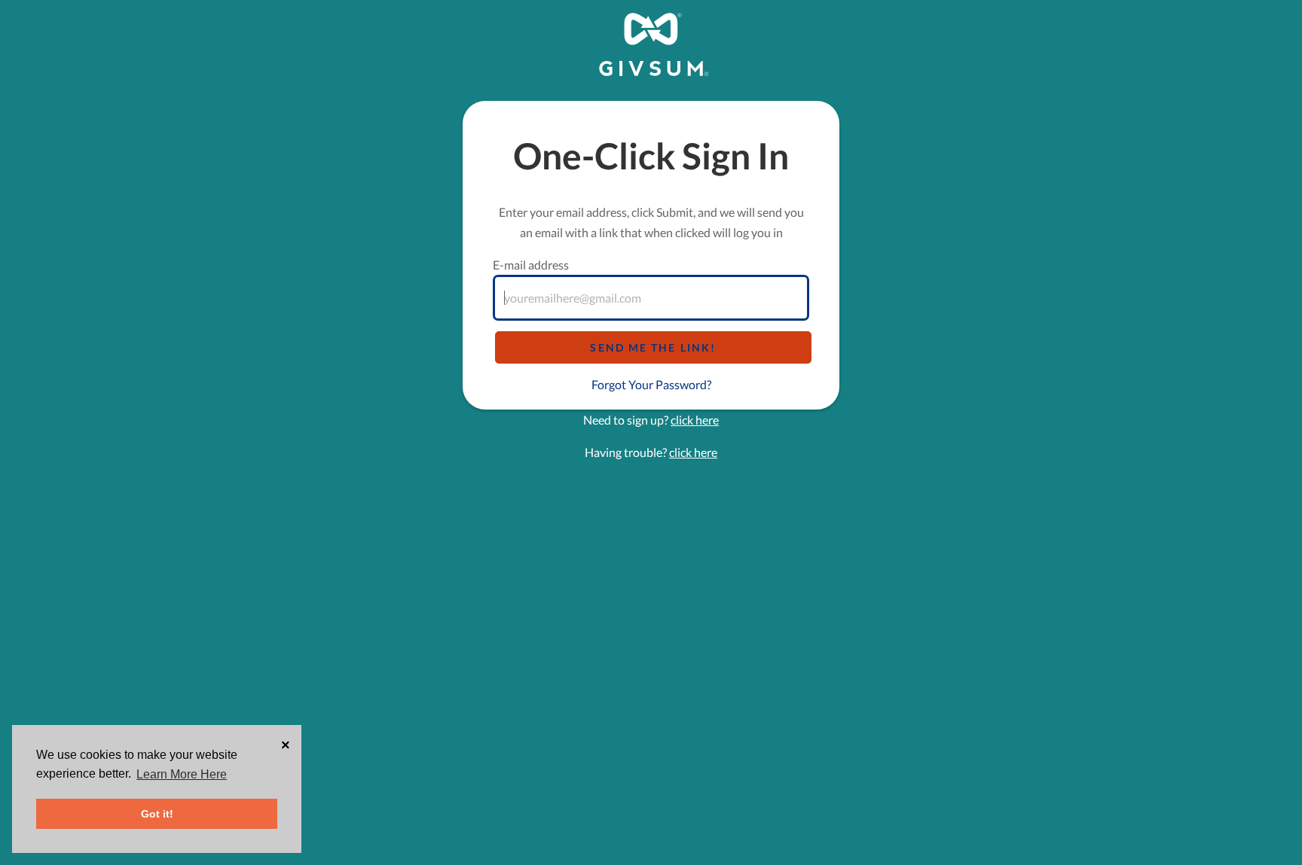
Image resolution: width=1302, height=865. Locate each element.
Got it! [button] (157, 814)
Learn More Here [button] (181, 774)
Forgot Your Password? (651, 384)
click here (695, 420)
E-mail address (531, 264)
